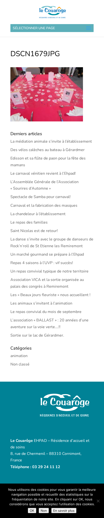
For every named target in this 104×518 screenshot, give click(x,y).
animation (19, 356)
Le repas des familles (29, 222)
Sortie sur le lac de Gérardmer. (37, 335)
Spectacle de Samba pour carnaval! (40, 196)
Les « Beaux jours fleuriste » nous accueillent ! (50, 295)
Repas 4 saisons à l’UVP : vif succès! (41, 263)
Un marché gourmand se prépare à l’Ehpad (47, 254)
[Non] (98, 500)
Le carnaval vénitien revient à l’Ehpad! (43, 173)
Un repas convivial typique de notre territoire (49, 271)
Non (44, 510)
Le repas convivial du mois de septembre (46, 311)
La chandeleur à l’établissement (38, 214)
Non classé (20, 364)
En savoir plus (63, 510)
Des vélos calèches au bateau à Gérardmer (47, 150)
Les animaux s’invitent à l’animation (41, 303)
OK (32, 510)
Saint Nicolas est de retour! (34, 230)
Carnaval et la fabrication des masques (43, 205)
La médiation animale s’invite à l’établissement (51, 141)
